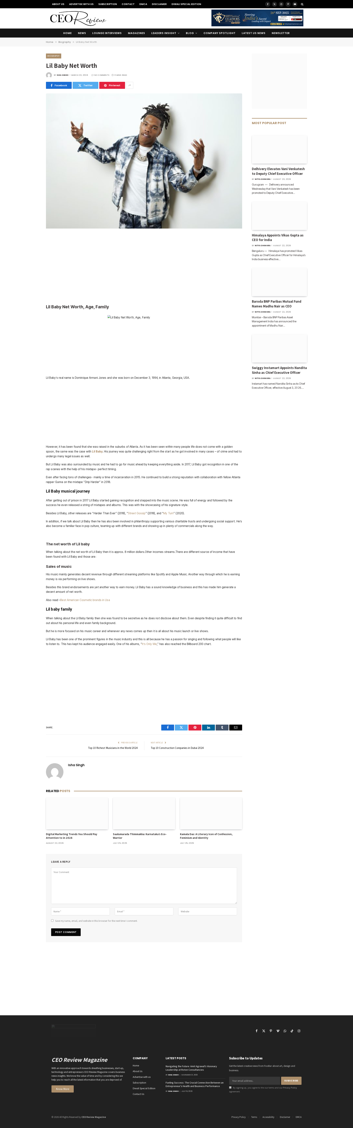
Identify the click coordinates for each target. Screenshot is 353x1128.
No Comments (101, 75)
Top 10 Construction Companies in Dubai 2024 (177, 748)
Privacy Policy (290, 1087)
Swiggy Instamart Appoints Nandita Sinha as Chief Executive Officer (279, 370)
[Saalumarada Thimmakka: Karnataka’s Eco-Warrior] (144, 813)
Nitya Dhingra (263, 179)
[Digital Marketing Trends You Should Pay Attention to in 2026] (77, 813)
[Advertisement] (144, 267)
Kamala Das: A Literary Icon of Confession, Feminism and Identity (206, 836)
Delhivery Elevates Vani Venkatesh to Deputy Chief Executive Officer (278, 171)
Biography (53, 55)
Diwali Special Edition (186, 4)
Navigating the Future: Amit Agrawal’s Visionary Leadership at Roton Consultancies (191, 1068)
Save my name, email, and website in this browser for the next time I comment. (96, 920)
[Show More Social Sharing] (129, 85)
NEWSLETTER (281, 33)
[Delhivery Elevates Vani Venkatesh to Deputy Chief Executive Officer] (279, 149)
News (82, 33)
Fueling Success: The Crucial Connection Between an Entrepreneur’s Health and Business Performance (195, 1084)
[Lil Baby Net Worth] (144, 227)
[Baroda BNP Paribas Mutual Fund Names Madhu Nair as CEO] (279, 282)
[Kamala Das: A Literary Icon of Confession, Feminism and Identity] (211, 813)
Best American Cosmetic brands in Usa (85, 600)
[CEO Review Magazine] (78, 18)
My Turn (168, 513)
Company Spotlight (220, 33)
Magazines (136, 33)
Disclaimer (159, 4)
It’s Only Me (149, 644)
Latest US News (254, 33)
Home (67, 33)
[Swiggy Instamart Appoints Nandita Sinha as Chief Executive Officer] (279, 348)
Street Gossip (137, 513)
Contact (128, 4)
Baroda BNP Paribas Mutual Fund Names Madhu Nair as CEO (276, 303)
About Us (58, 4)
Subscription (107, 4)
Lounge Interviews (107, 33)
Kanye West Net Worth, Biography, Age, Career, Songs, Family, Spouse (144, 534)
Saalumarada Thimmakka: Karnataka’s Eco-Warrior (140, 836)
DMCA (143, 4)
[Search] (301, 4)
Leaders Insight (163, 33)
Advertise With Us (81, 4)
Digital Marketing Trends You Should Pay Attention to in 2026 (71, 836)
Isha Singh (63, 75)
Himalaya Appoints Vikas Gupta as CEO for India (278, 237)
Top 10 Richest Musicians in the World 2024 (113, 748)
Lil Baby (97, 451)
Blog (190, 33)
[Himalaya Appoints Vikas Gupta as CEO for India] (279, 216)
